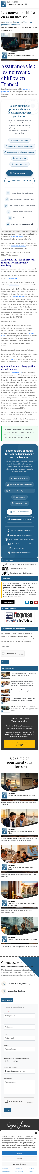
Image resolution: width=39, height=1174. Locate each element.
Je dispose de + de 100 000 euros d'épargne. (17, 1058)
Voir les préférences (19, 1164)
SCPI (11, 359)
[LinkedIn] (27, 602)
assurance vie (14, 285)
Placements (15, 25)
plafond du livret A (17, 236)
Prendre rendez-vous (21, 173)
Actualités (18, 22)
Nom (5, 1023)
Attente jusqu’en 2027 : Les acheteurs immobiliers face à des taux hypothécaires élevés (24, 709)
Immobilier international (18, 568)
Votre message (8, 1078)
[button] (36, 1133)
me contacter (19, 435)
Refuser (19, 1158)
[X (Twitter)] (31, 602)
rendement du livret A (18, 246)
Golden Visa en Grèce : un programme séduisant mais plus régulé (23, 691)
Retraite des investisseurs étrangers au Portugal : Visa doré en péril (23, 674)
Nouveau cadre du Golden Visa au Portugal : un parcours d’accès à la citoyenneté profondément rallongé (22, 683)
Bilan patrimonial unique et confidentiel (23, 564)
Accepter (19, 1153)
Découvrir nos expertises (21, 181)
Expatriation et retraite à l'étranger (21, 573)
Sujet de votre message (11, 1067)
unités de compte (18, 297)
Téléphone (7, 1045)
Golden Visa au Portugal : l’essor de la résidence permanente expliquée (23, 699)
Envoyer (5, 662)
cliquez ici (13, 278)
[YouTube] (36, 602)
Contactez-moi (8, 602)
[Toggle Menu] (26, 4)
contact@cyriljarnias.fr (16, 991)
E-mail (6, 1034)
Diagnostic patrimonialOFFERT (19, 744)
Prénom (6, 1012)
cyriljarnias (8, 22)
